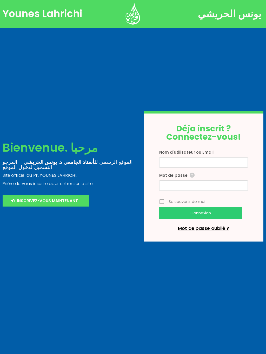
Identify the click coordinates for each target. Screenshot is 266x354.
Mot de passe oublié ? (203, 228)
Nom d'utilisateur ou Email (186, 152)
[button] (46, 201)
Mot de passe (173, 175)
